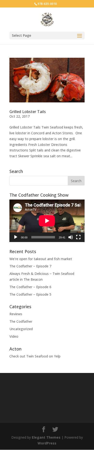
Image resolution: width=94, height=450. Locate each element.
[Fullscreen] (78, 237)
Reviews (15, 314)
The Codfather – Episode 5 (30, 294)
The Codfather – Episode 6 (30, 287)
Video (13, 336)
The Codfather (20, 321)
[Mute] (70, 237)
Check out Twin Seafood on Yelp (34, 356)
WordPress (47, 443)
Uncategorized (21, 329)
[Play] (15, 237)
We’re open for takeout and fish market (40, 259)
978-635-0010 (47, 4)
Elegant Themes (46, 437)
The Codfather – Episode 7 (30, 266)
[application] (47, 221)
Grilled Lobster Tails (27, 111)
